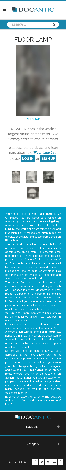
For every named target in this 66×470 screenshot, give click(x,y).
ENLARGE (33, 118)
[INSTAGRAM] (48, 462)
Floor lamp (33, 39)
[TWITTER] (41, 462)
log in (27, 158)
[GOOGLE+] (60, 462)
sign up (48, 158)
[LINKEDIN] (54, 462)
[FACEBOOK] (35, 462)
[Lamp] (16, 176)
